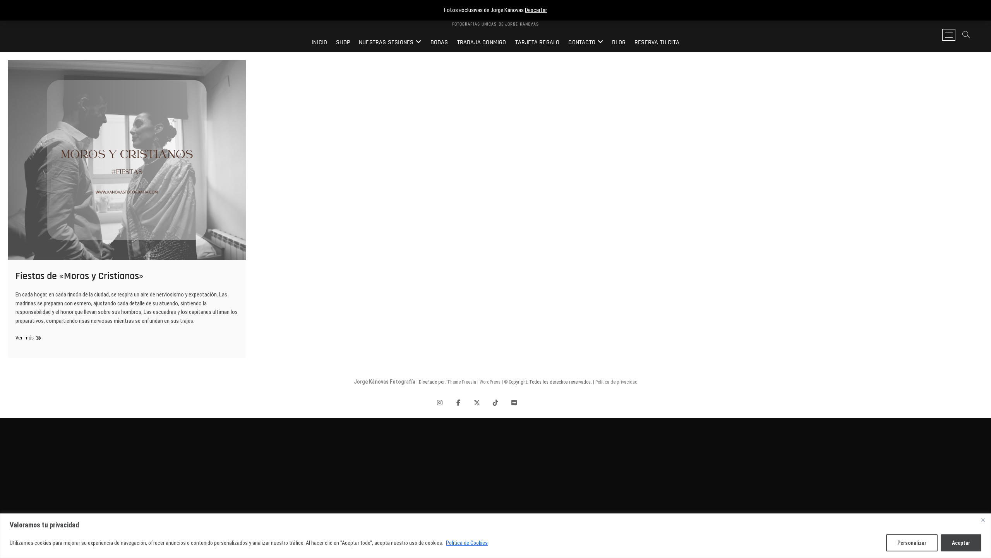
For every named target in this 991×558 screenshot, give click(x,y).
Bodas (439, 42)
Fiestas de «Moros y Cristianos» (79, 276)
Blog (619, 42)
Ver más (27, 338)
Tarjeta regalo (537, 42)
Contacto (581, 42)
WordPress (490, 382)
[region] (495, 535)
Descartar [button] (536, 10)
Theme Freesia (461, 382)
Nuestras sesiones (386, 42)
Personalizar (911, 543)
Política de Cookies (467, 543)
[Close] (983, 520)
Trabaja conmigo (481, 42)
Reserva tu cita (656, 42)
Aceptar (961, 543)
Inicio (319, 42)
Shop (343, 42)
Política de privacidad (616, 382)
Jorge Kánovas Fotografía (384, 382)
